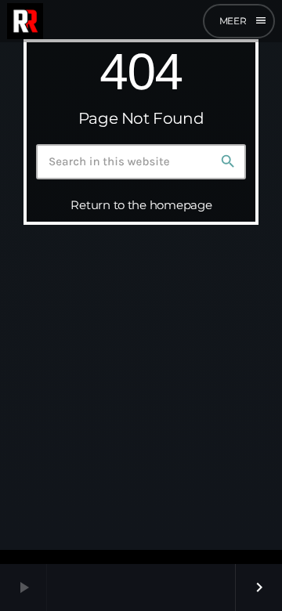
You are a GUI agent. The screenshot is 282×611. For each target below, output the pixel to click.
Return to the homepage (141, 204)
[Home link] (25, 21)
